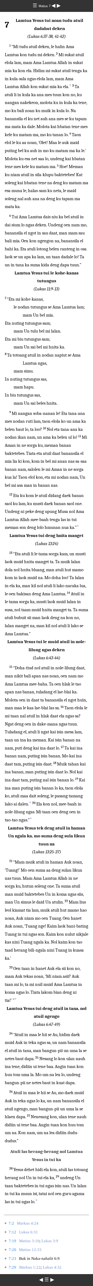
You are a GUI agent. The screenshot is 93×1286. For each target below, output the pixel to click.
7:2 (11, 1223)
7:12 (12, 1232)
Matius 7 (45, 6)
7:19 (12, 1241)
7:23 (12, 1258)
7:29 (12, 1267)
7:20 (12, 1249)
